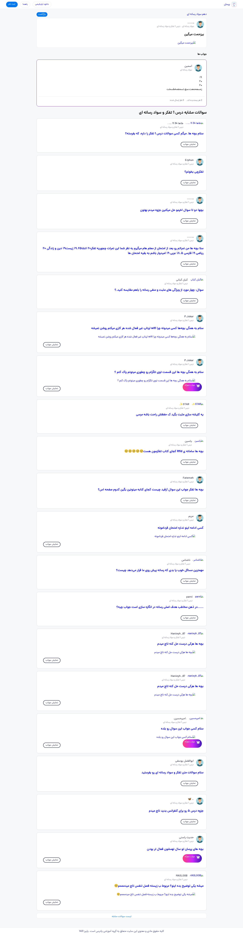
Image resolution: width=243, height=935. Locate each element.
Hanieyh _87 (178, 634)
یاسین (188, 441)
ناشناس (186, 560)
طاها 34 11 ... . (175, 123)
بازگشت (42, 14)
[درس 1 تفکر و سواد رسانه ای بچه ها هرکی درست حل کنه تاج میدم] (121, 653)
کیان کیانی (182, 280)
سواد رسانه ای (194, 14)
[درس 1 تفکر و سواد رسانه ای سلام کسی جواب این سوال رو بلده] (121, 737)
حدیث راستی (186, 838)
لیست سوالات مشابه (121, 916)
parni (189, 597)
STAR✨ (184, 404)
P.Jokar (189, 317)
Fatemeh (188, 478)
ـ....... (190, 23)
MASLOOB (181, 876)
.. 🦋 (191, 799)
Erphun (189, 160)
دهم (204, 14)
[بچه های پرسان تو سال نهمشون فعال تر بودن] (197, 858)
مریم (191, 516)
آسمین (188, 66)
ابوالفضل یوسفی (184, 761)
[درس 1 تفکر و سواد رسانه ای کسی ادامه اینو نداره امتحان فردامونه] (121, 537)
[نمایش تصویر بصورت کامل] (121, 43)
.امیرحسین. (179, 719)
